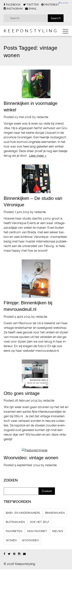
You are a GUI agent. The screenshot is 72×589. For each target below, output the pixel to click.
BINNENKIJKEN (55, 512)
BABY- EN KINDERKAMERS (23, 512)
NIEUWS (57, 531)
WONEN (11, 540)
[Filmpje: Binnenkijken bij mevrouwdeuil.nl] (36, 278)
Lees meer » (37, 155)
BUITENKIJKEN (15, 521)
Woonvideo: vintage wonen (31, 457)
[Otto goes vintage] (36, 374)
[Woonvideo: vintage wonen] (36, 450)
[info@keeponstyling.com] (24, 554)
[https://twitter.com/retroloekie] (9, 554)
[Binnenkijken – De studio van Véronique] (36, 178)
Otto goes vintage (22, 393)
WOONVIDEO (30, 540)
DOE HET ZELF (39, 521)
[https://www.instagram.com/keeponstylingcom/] (19, 554)
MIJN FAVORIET (37, 531)
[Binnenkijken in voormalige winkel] (36, 84)
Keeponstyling (31, 30)
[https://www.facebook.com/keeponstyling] (4, 554)
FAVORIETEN (14, 531)
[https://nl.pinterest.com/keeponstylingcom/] (14, 554)
